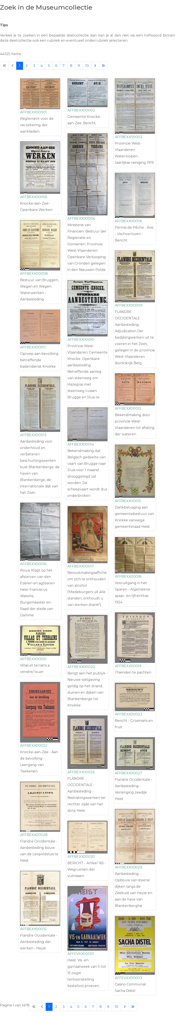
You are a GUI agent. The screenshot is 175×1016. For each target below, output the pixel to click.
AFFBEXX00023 (128, 714)
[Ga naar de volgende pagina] (95, 66)
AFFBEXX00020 (81, 667)
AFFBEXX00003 (128, 137)
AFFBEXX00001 (33, 112)
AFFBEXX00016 (33, 564)
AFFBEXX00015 (128, 501)
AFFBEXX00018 (128, 577)
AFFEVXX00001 (80, 954)
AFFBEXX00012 (128, 408)
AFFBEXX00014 (80, 444)
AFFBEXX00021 (33, 659)
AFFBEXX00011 (33, 347)
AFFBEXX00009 (128, 305)
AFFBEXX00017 (80, 566)
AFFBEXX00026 (81, 772)
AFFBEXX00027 (128, 773)
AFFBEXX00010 (80, 340)
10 (87, 66)
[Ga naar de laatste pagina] (103, 66)
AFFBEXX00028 (34, 835)
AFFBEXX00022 (33, 746)
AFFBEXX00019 (128, 666)
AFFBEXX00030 (81, 857)
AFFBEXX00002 (81, 110)
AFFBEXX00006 (128, 221)
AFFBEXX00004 (81, 218)
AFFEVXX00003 (128, 978)
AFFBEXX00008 (34, 274)
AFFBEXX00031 (33, 929)
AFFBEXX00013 (33, 435)
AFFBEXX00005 (33, 197)
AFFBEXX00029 (128, 867)
